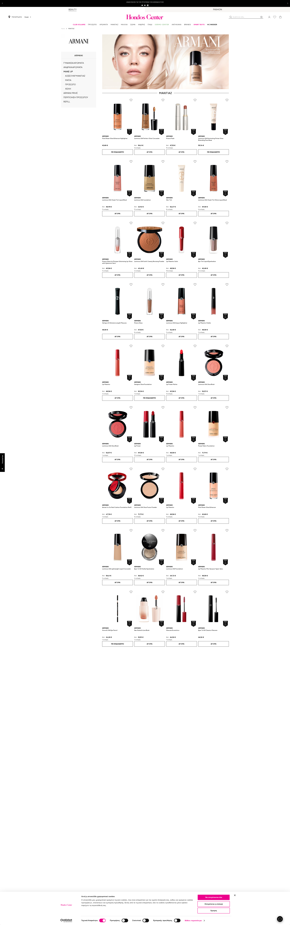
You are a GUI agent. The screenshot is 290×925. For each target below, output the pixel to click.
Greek (26, 17)
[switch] (125, 920)
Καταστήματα (17, 17)
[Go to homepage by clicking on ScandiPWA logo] (145, 16)
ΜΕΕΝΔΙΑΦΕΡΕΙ (117, 152)
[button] (231, 17)
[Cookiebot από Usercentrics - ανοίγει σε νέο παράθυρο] (66, 920)
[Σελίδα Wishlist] (274, 17)
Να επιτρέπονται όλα (213, 897)
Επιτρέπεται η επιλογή (214, 904)
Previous (3, 3)
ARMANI (105, 136)
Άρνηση (213, 911)
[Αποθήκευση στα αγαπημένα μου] (131, 100)
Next (287, 3)
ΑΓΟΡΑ (149, 152)
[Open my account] (269, 17)
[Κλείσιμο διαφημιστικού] (235, 895)
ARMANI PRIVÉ (70, 93)
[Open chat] (280, 919)
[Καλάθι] (280, 17)
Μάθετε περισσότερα (193, 920)
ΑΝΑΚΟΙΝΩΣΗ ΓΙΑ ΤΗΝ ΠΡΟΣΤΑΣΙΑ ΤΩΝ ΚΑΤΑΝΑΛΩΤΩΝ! (145, 2)
